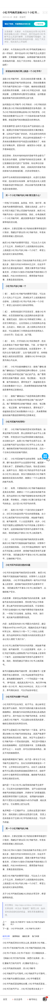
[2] (44, 1001)
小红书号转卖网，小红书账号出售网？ (22, 929)
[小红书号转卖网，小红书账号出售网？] (46, 12)
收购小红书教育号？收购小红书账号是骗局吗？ (24, 923)
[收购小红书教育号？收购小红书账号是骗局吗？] (44, 12)
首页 (5, 999)
